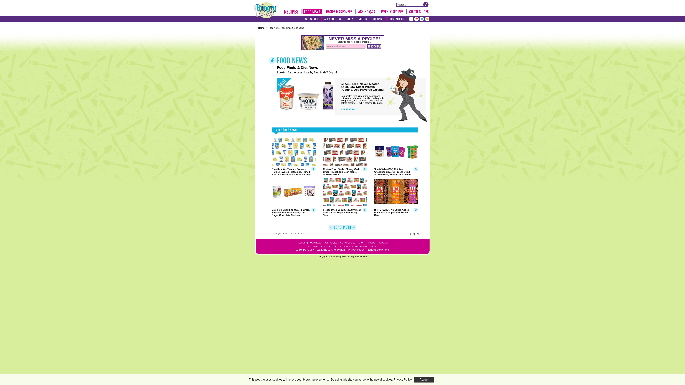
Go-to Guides (347, 243)
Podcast (378, 19)
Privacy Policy (356, 250)
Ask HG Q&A (366, 11)
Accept (424, 379)
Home (374, 246)
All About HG (332, 19)
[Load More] (342, 229)
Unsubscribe (361, 246)
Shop (350, 19)
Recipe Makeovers (339, 11)
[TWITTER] (422, 19)
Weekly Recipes (392, 11)
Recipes (291, 12)
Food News (312, 11)
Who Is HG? (313, 246)
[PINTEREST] (416, 19)
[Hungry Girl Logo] (265, 10)
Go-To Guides (419, 11)
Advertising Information (331, 250)
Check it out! (348, 108)
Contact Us (396, 19)
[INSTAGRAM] (427, 19)
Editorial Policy (305, 250)
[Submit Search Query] (426, 4)
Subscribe (312, 19)
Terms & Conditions (378, 250)
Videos (363, 19)
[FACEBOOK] (411, 19)
